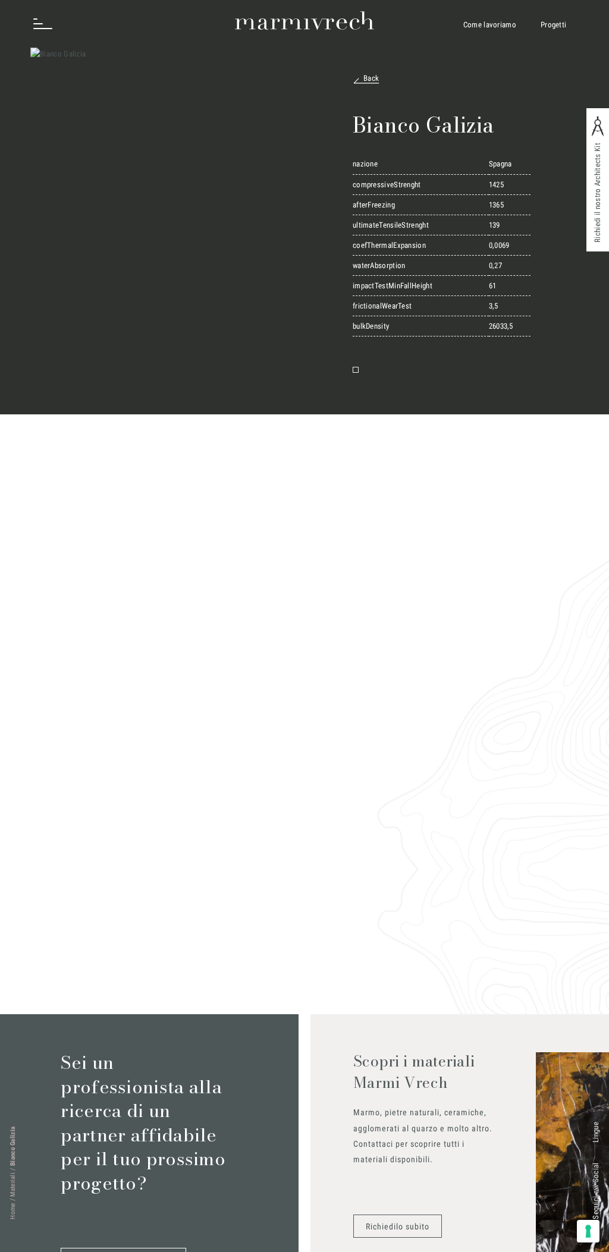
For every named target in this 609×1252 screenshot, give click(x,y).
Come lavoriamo (489, 24)
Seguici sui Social (595, 1190)
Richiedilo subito (397, 1226)
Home (13, 1211)
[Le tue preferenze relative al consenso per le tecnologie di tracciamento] (588, 1231)
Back (371, 78)
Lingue (595, 1132)
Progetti (553, 24)
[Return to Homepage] (304, 21)
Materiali (13, 1184)
